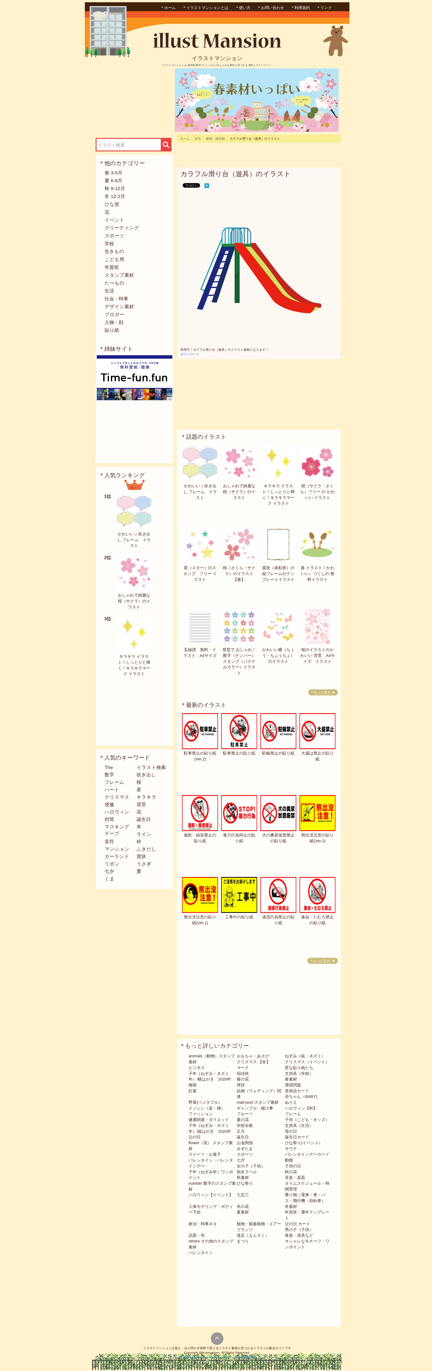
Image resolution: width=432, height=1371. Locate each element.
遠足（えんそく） (253, 1235)
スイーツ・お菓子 (205, 1154)
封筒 (109, 819)
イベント (114, 220)
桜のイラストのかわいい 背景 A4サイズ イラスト (317, 655)
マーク (243, 1067)
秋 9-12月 (115, 188)
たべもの (114, 282)
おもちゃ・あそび (253, 1056)
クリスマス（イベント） (307, 1062)
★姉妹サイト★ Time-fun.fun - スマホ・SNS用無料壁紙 (217, 1357)
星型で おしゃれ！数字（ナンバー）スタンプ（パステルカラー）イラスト (239, 661)
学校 (109, 243)
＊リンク (324, 8)
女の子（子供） (251, 1166)
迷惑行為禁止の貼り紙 (278, 920)
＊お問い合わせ (270, 8)
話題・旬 (197, 1235)
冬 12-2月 (115, 196)
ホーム (185, 138)
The (109, 767)
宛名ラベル (247, 1172)
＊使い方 (242, 8)
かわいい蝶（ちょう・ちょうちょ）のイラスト (278, 655)
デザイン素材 (119, 306)
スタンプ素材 (119, 275)
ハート (112, 789)
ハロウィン (117, 811)
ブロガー (114, 314)
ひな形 (112, 204)
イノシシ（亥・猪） (207, 1108)
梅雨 (193, 1085)
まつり (243, 1241)
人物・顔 (114, 322)
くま (110, 878)
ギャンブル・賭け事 (255, 1108)
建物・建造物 (215, 138)
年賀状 (112, 267)
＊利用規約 (300, 8)
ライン (144, 834)
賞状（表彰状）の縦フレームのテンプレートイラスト (278, 574)
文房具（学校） (299, 1073)
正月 (241, 1131)
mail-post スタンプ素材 (258, 1102)
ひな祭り (245, 1183)
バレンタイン (201, 1252)
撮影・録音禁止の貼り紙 (200, 838)
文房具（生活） (299, 1125)
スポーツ (114, 235)
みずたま (245, 1148)
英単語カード (297, 1091)
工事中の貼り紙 (239, 917)
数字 (109, 774)
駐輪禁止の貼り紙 (278, 753)
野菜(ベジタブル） (205, 1102)
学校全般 (245, 1125)
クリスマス (117, 797)
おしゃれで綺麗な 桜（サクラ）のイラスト (134, 601)
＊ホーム (168, 8)
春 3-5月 (113, 172)
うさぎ (144, 863)
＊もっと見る (320, 692)
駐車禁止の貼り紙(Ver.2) (200, 756)
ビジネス (197, 1067)
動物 (289, 1160)
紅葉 (193, 1091)
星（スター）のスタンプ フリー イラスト (200, 574)
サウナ (291, 1148)
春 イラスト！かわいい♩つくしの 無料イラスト (317, 574)
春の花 (243, 1079)
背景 (141, 804)
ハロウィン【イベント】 (211, 1195)
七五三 (243, 1195)
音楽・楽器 (295, 1177)
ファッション (201, 1114)
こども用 (114, 259)
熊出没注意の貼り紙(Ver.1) (200, 920)
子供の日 (293, 1166)
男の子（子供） (299, 1229)
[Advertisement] (133, 99)
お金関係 (245, 1143)
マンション (117, 849)
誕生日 (144, 819)
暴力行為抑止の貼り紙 (239, 838)
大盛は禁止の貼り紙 (317, 756)
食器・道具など (299, 1235)
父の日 (195, 1137)
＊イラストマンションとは (205, 8)
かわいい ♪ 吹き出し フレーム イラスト (134, 540)
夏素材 (243, 1212)
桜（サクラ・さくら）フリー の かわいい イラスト (317, 492)
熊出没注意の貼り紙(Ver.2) (317, 838)
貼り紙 (112, 330)
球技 (241, 1085)
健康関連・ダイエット (209, 1119)
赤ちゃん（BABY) (301, 1096)
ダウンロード (189, 354)
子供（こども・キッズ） (307, 1119)
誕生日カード (297, 1137)
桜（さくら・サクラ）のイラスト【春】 (239, 574)
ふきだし (146, 849)
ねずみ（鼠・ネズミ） (305, 1056)
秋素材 (243, 1177)
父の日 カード (297, 1224)
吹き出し (146, 774)
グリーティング (122, 227)
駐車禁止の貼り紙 (239, 753)
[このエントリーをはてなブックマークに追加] (207, 185)
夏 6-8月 (113, 180)
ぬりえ (291, 1102)
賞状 (141, 856)
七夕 (109, 871)
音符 (109, 841)
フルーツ (245, 1114)
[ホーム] (217, 42)
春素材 (291, 1079)
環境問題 (293, 1085)
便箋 (109, 804)
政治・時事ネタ (203, 1224)
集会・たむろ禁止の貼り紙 (317, 920)
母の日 (291, 1131)
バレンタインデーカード (307, 1154)
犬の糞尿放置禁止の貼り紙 (278, 838)
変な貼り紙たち (299, 1067)
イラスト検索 (151, 767)
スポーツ (245, 1154)
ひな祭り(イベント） (304, 1143)
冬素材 (291, 1206)
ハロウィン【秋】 (301, 1108)
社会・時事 (116, 298)
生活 (109, 290)
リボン (112, 863)
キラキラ (146, 797)
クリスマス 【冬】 (253, 1062)
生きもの (114, 251)
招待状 (243, 1073)
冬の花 (243, 1206)
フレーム (114, 782)
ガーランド (117, 856)
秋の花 (291, 1172)
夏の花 (243, 1119)
